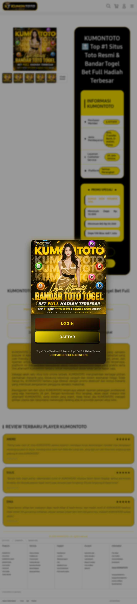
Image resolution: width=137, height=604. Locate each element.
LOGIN (67, 323)
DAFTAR (67, 337)
